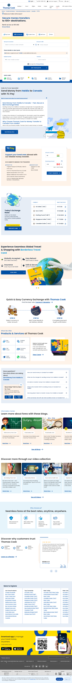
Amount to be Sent (8, 41)
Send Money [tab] (19, 34)
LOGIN (20, 53)
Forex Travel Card (10, 596)
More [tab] (51, 34)
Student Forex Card (10, 610)
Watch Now (6, 491)
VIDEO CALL (9, 397)
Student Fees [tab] (31, 34)
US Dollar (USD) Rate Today (51, 592)
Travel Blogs (53, 661)
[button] (36, 287)
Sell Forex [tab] (43, 34)
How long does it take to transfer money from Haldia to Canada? (45, 393)
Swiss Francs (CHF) (29, 604)
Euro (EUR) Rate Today (50, 606)
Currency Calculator (42, 302)
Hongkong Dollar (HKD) (30, 606)
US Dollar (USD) (28, 592)
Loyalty (57, 7)
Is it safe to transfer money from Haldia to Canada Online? (43, 382)
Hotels (39, 6)
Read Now (5, 443)
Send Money (8, 356)
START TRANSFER (53, 173)
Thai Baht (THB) (28, 610)
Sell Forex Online (9, 598)
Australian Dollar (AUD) (30, 598)
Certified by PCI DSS (6, 671)
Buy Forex (7, 341)
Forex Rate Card (9, 612)
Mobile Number (7, 56)
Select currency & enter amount (14, 45)
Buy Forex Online (9, 594)
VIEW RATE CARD (13, 228)
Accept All (59, 679)
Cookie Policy (33, 679)
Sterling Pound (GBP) (30, 594)
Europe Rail (51, 7)
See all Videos (36, 497)
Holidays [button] (19, 6)
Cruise (45, 6)
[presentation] (51, 571)
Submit (67, 657)
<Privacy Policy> (40, 64)
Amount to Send (49, 152)
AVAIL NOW (13, 279)
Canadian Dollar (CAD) (30, 596)
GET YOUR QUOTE (36, 68)
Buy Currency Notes (10, 606)
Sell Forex (7, 349)
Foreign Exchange (10, 11)
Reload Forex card (10, 608)
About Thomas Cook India (6, 661)
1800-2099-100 (6, 658)
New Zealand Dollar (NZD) (31, 608)
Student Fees (22, 341)
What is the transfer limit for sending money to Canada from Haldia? (44, 387)
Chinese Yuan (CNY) (29, 614)
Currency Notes (23, 349)
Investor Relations (65, 661)
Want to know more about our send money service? (14, 98)
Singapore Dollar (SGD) (30, 600)
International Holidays (17, 661)
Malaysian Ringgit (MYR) (31, 612)
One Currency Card (10, 604)
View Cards (37, 355)
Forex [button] (26, 6)
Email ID (39, 56)
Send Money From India (11, 614)
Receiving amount (49, 161)
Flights (33, 6)
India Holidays (29, 661)
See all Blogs (36, 449)
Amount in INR (40, 41)
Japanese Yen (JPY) (30, 602)
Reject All (67, 679)
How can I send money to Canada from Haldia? (40, 372)
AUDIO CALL (19, 397)
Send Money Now (9, 132)
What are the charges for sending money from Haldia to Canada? (45, 377)
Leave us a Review (7, 557)
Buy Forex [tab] (7, 34)
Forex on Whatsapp (23, 356)
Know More (6, 27)
